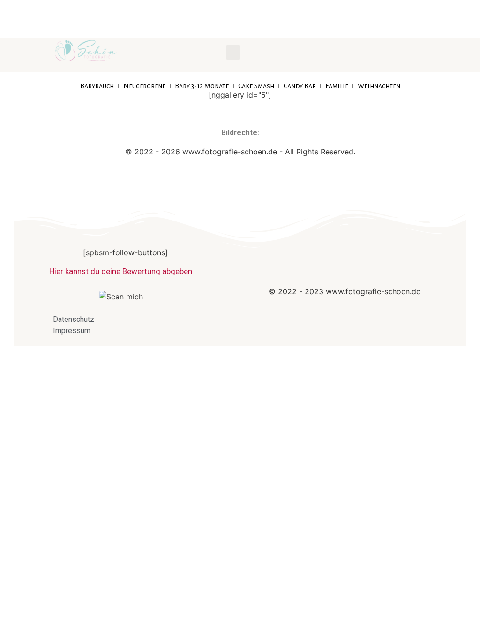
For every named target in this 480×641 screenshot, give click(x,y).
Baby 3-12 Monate (202, 86)
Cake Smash (256, 86)
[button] (233, 52)
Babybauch (97, 86)
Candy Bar (300, 86)
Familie (336, 86)
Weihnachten (379, 86)
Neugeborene (144, 86)
